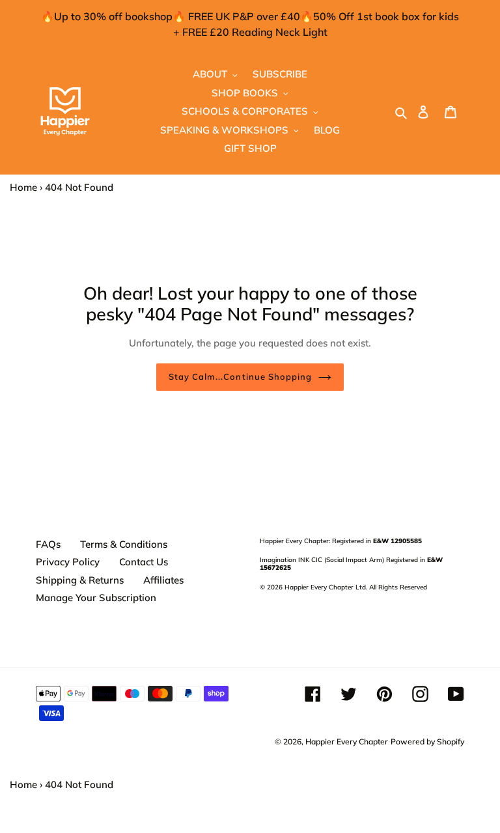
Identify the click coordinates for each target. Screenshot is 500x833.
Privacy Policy (68, 562)
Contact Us (143, 562)
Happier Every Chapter (346, 741)
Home (23, 187)
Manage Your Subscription (96, 597)
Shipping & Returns (80, 580)
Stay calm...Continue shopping (240, 376)
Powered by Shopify (427, 741)
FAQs (48, 544)
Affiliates (163, 580)
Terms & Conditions (123, 544)
